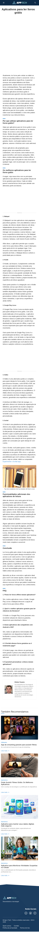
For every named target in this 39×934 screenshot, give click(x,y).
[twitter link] (30, 913)
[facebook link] (35, 913)
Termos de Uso (25, 928)
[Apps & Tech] (19, 2)
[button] (35, 2)
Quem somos (7, 926)
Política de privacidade (10, 928)
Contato (16, 926)
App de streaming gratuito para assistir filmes (19, 745)
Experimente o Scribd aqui (12, 461)
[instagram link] (26, 913)
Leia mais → (5, 751)
